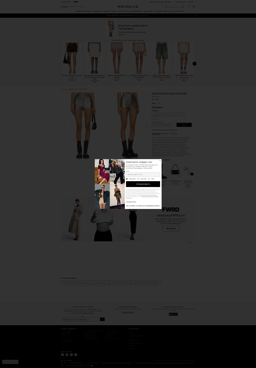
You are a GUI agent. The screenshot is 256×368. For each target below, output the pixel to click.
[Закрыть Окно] (160, 160)
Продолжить (143, 184)
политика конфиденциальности (148, 195)
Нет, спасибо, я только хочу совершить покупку (143, 205)
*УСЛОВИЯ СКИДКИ (131, 201)
